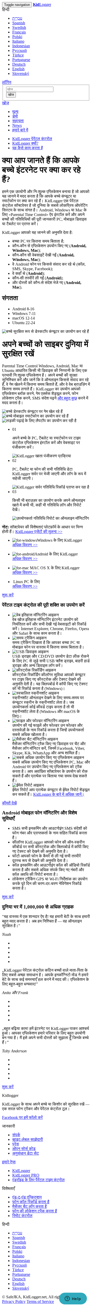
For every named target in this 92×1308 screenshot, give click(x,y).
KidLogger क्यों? (25, 143)
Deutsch (19, 64)
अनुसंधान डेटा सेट (25, 1153)
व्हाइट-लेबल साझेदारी (27, 1139)
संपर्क (16, 1135)
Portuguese (21, 60)
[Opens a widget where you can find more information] (73, 1299)
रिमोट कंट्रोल (22, 1215)
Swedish (19, 27)
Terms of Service (40, 1301)
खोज (11, 95)
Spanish (18, 23)
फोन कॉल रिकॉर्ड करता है (30, 1202)
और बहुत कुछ (67, 398)
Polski (17, 37)
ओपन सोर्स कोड (24, 1148)
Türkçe (18, 55)
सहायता (18, 121)
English (18, 69)
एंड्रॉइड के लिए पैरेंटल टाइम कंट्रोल (38, 1180)
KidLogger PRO (25, 1175)
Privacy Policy (14, 1301)
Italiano (18, 41)
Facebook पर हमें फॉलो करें (22, 1117)
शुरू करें (8, 595)
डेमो (15, 116)
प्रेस (15, 1144)
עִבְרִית (17, 18)
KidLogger (21, 1170)
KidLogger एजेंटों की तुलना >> (38, 531)
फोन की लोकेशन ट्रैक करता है (34, 1211)
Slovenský (20, 73)
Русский (19, 50)
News (17, 125)
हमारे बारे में (20, 130)
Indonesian (21, 46)
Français (19, 32)
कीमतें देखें (9, 803)
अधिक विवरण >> (25, 545)
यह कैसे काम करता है (27, 148)
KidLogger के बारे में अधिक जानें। (58, 794)
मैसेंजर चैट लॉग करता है (29, 1206)
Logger (42, 4)
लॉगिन (6, 82)
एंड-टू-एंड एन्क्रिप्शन (27, 1197)
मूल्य (15, 111)
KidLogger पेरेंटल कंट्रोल (32, 139)
